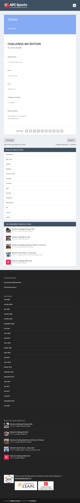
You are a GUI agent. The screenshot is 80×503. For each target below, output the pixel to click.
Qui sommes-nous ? (10, 287)
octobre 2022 (8, 319)
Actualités (19, 231)
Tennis (8, 212)
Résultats (30, 231)
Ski (7, 207)
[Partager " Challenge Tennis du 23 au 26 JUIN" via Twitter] (30, 131)
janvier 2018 (8, 367)
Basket (8, 164)
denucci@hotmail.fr (13, 118)
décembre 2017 (9, 372)
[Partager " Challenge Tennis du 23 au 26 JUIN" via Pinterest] (42, 131)
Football (8, 183)
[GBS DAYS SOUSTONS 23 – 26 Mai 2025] (8, 254)
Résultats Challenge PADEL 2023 (22, 261)
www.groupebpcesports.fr (23, 478)
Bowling (8, 169)
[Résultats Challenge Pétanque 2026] (8, 230)
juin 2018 (7, 357)
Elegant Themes (15, 501)
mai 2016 (7, 406)
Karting (8, 193)
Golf (7, 188)
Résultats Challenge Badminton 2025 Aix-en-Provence (29, 245)
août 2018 (7, 353)
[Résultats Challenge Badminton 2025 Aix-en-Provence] (8, 246)
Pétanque (9, 198)
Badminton (9, 154)
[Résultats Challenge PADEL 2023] (8, 262)
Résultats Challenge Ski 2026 (21, 237)
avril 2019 (7, 338)
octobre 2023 (8, 314)
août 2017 (7, 381)
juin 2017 (7, 386)
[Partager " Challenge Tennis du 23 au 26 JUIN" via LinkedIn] (46, 131)
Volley (8, 217)
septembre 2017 (9, 377)
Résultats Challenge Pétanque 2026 (23, 229)
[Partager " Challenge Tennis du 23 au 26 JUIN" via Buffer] (50, 131)
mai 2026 (7, 299)
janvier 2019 (8, 348)
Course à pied (10, 174)
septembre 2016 (9, 401)
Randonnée (9, 203)
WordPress (32, 501)
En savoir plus (12, 28)
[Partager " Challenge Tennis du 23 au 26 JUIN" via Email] (58, 131)
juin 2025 (7, 309)
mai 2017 (7, 391)
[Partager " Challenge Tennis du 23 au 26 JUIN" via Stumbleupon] (54, 131)
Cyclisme (9, 178)
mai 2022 (7, 328)
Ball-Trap (9, 159)
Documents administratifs (12, 282)
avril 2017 (7, 396)
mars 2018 (7, 362)
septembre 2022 (9, 324)
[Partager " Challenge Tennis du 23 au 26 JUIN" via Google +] (34, 131)
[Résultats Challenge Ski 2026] (8, 238)
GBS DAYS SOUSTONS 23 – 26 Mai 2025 (24, 253)
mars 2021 (7, 333)
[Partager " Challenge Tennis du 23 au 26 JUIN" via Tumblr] (38, 131)
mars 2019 (7, 343)
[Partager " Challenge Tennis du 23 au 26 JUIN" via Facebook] (27, 131)
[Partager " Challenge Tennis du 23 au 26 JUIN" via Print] (62, 131)
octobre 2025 (8, 304)
